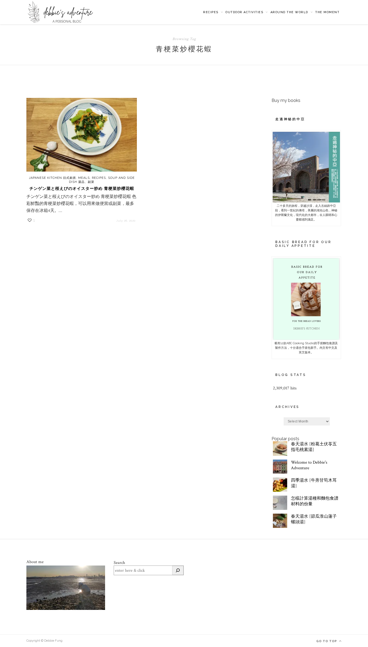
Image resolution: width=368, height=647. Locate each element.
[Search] (177, 570)
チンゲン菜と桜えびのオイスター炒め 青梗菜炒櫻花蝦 (81, 188)
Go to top (327, 641)
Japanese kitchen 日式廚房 (52, 178)
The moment (327, 12)
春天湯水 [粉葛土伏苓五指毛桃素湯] (314, 447)
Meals (84, 178)
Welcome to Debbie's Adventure (309, 465)
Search (119, 563)
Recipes (210, 12)
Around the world (289, 12)
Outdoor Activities (244, 12)
